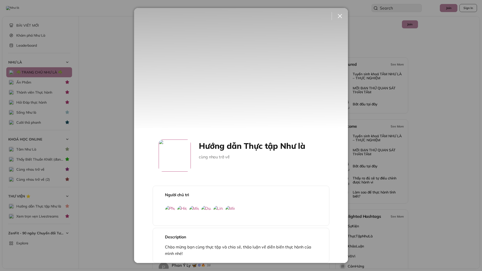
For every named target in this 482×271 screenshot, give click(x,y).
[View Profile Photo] (175, 156)
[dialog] (241, 135)
